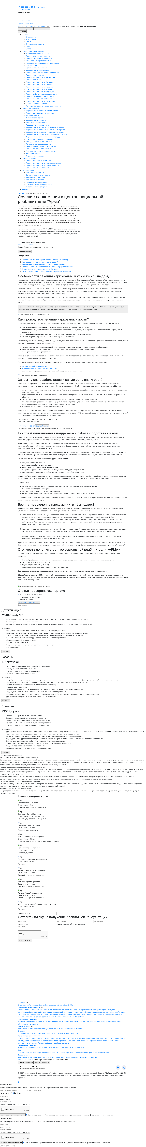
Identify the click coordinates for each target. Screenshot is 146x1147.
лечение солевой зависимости (34, 366)
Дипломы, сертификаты (35, 44)
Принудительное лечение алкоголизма (41, 151)
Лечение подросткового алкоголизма (41, 146)
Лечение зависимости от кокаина (39, 89)
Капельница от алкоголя (35, 177)
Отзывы (29, 42)
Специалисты (31, 37)
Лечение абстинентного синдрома (39, 139)
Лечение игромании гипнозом (37, 168)
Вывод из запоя (28, 170)
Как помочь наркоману (65, 1052)
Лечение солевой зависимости (38, 56)
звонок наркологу (26, 29)
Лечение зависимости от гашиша (39, 99)
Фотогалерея (31, 39)
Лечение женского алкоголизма (38, 149)
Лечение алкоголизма (30, 108)
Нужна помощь (25, 251)
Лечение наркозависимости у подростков (42, 73)
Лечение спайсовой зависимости (39, 58)
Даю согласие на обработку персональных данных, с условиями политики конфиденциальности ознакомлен (71, 1115)
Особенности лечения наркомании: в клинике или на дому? (45, 260)
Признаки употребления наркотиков (32, 1052)
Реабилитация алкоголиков (36, 123)
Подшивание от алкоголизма (37, 125)
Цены (28, 46)
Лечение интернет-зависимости (38, 161)
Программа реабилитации (98, 1052)
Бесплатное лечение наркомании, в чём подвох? (41, 269)
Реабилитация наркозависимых (38, 61)
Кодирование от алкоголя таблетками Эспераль (45, 127)
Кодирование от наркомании (37, 70)
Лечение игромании (30, 158)
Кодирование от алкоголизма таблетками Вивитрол (46, 134)
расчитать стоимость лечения (13, 1115)
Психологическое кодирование (38, 144)
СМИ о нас (30, 49)
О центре (25, 34)
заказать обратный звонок (11, 1143)
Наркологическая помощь (36, 182)
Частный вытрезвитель (35, 173)
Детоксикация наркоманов (36, 68)
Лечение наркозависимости (33, 51)
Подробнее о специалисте (29, 602)
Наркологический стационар (37, 54)
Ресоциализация (81, 1052)
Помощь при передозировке (37, 104)
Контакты (25, 189)
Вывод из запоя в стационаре (37, 187)
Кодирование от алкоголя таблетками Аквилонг (45, 132)
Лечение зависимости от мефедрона (40, 77)
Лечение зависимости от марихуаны (40, 92)
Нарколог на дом (32, 115)
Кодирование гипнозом (35, 156)
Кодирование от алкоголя (36, 120)
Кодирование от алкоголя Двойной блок (42, 111)
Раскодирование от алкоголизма (39, 142)
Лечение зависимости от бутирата (39, 82)
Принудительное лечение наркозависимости (43, 106)
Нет (19, 1093)
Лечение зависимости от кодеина (39, 87)
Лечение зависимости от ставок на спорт (42, 165)
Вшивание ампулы (33, 153)
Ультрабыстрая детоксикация (107, 1038)
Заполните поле (24, 913)
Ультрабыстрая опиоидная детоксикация (42, 63)
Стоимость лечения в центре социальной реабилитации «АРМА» (48, 271)
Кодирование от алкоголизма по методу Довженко (46, 137)
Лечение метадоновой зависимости (40, 96)
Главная (21, 193)
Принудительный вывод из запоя (39, 184)
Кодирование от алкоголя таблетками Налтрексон (46, 130)
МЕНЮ (21, 32)
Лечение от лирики (33, 80)
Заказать (5, 651)
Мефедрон (51, 1052)
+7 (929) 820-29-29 (32, 7)
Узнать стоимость (42, 29)
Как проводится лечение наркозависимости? (40, 262)
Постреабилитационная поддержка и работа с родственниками (47, 267)
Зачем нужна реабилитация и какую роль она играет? (43, 264)
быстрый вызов (42, 426)
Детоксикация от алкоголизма (38, 175)
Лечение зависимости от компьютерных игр (43, 163)
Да (15, 1093)
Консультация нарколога (35, 118)
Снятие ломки (31, 65)
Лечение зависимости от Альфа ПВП (40, 101)
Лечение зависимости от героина (39, 84)
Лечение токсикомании (35, 75)
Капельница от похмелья (35, 180)
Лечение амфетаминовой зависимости (41, 94)
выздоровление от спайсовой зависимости (39, 368)
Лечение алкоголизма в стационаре (40, 113)
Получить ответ (25, 940)
